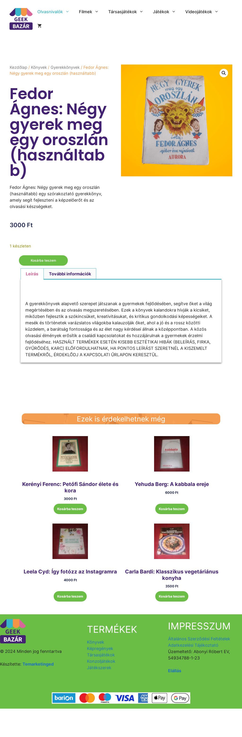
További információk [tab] (70, 273)
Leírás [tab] (32, 273)
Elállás (174, 670)
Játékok (161, 11)
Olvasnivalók (50, 11)
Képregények (100, 648)
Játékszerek (99, 667)
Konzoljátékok (101, 661)
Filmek (85, 11)
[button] (224, 73)
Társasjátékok (122, 11)
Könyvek (39, 67)
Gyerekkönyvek (65, 67)
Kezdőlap (18, 67)
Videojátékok (198, 11)
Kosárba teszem (43, 260)
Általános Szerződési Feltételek (199, 638)
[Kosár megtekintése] (39, 26)
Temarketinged (38, 664)
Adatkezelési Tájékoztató (193, 645)
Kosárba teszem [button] (70, 509)
